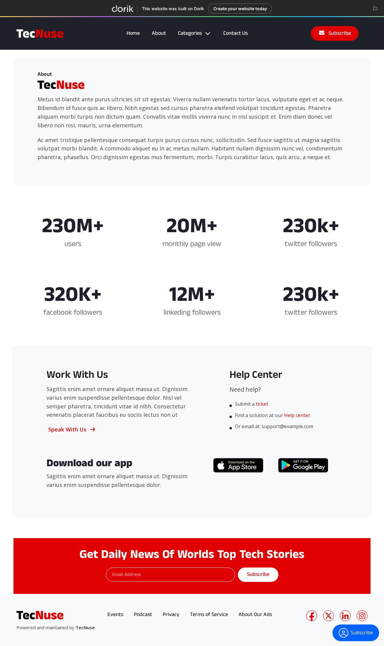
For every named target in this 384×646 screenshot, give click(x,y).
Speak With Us (67, 429)
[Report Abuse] (375, 8)
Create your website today (240, 8)
